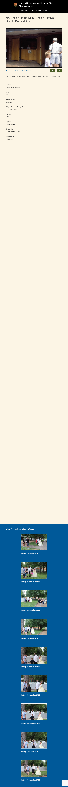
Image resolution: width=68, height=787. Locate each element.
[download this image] (52, 70)
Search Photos (43, 10)
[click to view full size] (34, 48)
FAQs (26, 10)
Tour (18, 132)
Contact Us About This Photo (19, 70)
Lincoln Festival (10, 124)
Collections (33, 10)
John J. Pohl (9, 139)
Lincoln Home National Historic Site (36, 3)
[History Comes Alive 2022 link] (34, 542)
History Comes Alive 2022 (30, 553)
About (21, 10)
